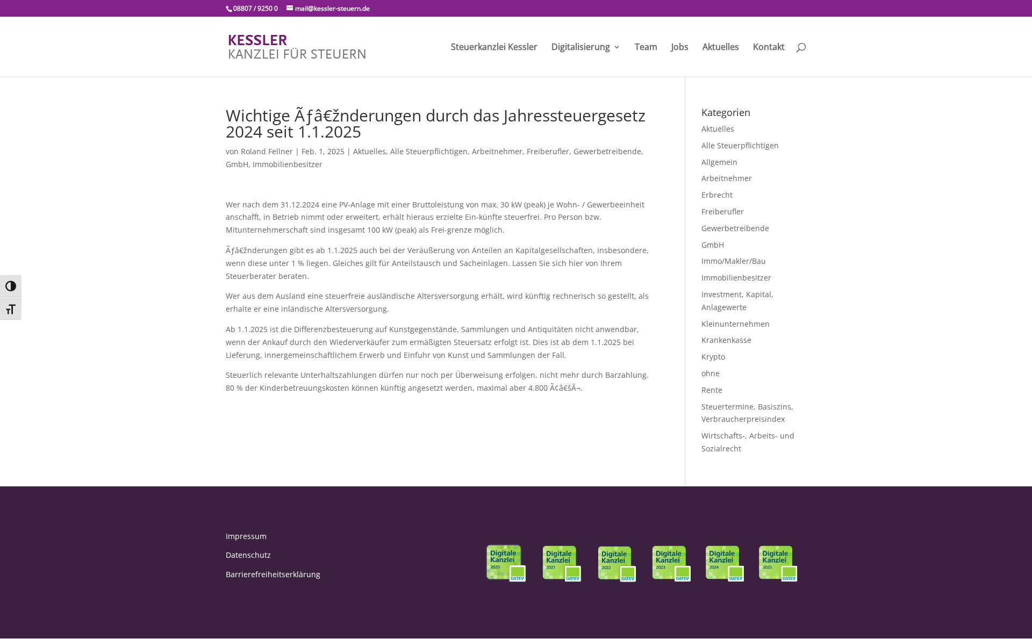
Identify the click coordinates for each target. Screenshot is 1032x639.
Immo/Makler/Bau (733, 261)
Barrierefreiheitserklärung (273, 574)
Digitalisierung (580, 48)
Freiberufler (548, 151)
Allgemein (719, 162)
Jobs (680, 48)
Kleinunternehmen (735, 324)
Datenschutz (248, 555)
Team (646, 48)
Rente (711, 390)
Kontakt (769, 48)
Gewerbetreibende (607, 151)
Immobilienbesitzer (287, 164)
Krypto (713, 356)
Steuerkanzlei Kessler (494, 48)
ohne (710, 373)
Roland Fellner (267, 151)
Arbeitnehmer (497, 151)
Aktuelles (721, 48)
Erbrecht (717, 195)
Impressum (246, 536)
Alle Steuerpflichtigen (429, 151)
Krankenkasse (726, 340)
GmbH (237, 164)
